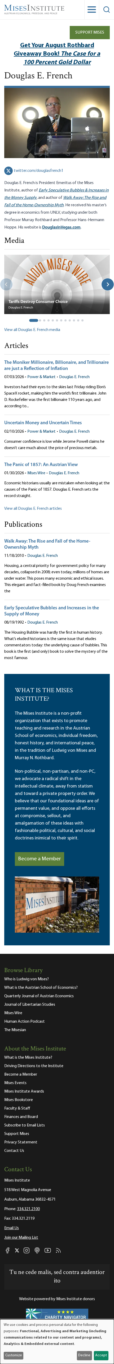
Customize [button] (13, 1355)
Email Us (11, 1228)
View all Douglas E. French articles (33, 509)
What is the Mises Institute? (28, 1058)
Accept (101, 1355)
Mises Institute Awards (24, 1091)
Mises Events (15, 1083)
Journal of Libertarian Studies (29, 1005)
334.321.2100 (28, 1209)
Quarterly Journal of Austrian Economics (39, 996)
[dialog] (57, 1341)
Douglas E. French (74, 377)
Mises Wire (36, 473)
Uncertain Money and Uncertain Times (43, 423)
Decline (84, 1355)
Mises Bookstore (18, 1100)
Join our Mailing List (21, 1238)
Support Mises (89, 32)
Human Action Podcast (24, 1021)
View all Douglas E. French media (32, 330)
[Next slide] (107, 284)
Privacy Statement (20, 1142)
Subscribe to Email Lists (24, 1125)
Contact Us (14, 1151)
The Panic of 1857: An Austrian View (41, 465)
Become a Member (39, 859)
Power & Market (41, 377)
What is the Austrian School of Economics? (41, 988)
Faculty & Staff (17, 1108)
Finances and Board (21, 1117)
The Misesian (15, 1030)
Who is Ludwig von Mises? (26, 979)
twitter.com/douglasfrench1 (38, 171)
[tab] (33, 320)
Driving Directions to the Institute (33, 1066)
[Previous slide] (6, 284)
